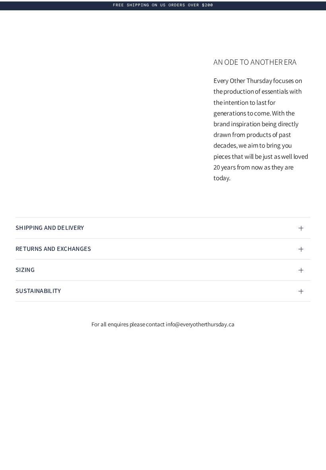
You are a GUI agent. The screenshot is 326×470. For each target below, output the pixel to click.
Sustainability (38, 291)
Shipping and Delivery (50, 227)
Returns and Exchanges (53, 249)
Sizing (25, 270)
